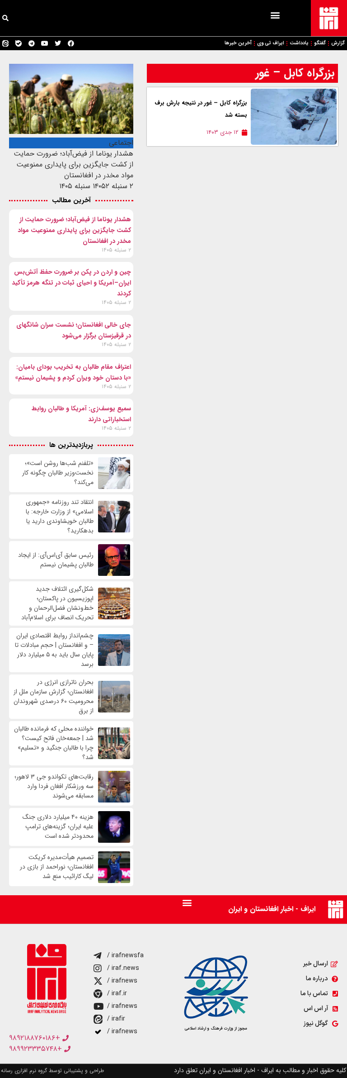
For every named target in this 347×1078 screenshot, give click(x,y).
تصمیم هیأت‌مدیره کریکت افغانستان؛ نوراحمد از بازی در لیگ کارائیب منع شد (57, 867)
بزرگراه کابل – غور (294, 73)
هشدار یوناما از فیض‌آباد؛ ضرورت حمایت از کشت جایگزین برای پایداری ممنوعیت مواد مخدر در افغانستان (74, 230)
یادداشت (299, 43)
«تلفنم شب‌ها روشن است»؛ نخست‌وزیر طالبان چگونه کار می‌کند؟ (58, 473)
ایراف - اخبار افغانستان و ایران (271, 909)
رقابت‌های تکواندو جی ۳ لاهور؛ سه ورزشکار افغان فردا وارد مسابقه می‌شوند (54, 786)
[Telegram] (31, 43)
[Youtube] (44, 43)
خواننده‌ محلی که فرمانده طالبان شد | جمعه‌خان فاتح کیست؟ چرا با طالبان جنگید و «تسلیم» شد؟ (54, 743)
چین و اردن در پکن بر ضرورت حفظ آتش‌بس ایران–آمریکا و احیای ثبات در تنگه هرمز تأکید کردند (71, 283)
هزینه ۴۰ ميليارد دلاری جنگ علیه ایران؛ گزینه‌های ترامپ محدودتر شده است (58, 826)
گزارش (338, 43)
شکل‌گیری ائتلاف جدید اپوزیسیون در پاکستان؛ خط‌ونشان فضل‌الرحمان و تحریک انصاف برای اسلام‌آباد (57, 603)
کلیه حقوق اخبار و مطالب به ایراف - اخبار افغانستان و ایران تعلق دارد (260, 1070)
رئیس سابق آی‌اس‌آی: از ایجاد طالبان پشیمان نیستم (56, 560)
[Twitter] (57, 43)
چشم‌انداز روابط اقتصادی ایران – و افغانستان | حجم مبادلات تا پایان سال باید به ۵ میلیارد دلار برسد (54, 650)
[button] (275, 14)
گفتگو (320, 43)
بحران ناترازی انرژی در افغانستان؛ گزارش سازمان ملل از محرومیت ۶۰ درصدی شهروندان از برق (54, 697)
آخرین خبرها (238, 43)
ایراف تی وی (270, 43)
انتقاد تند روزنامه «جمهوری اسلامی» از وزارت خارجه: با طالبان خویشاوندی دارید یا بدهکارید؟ (60, 517)
